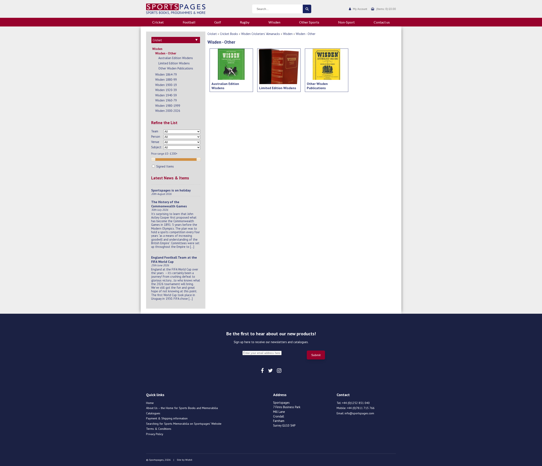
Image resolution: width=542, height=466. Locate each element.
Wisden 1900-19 (166, 85)
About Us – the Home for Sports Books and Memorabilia (182, 408)
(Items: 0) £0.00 (386, 9)
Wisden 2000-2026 (167, 111)
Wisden (274, 22)
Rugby (244, 22)
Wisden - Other (165, 53)
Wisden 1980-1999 (167, 106)
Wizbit (188, 459)
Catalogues (153, 413)
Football (189, 22)
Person (155, 137)
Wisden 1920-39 (166, 90)
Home (150, 403)
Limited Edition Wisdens (174, 63)
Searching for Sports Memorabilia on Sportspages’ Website (183, 424)
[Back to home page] (175, 8)
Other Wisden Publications (175, 68)
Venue (155, 142)
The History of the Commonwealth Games (169, 204)
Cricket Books (229, 34)
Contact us (382, 22)
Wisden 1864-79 (166, 74)
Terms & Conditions (158, 429)
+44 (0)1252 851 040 (356, 403)
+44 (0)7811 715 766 (361, 408)
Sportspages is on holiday (171, 190)
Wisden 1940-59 (166, 95)
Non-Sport (346, 22)
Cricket (158, 22)
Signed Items (164, 166)
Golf (217, 22)
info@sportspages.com (359, 413)
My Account (360, 9)
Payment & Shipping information (167, 418)
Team (154, 131)
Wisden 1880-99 (166, 80)
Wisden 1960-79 (166, 100)
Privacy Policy (154, 434)
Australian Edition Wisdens (175, 58)
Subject (156, 147)
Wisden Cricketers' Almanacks (260, 34)
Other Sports (309, 22)
